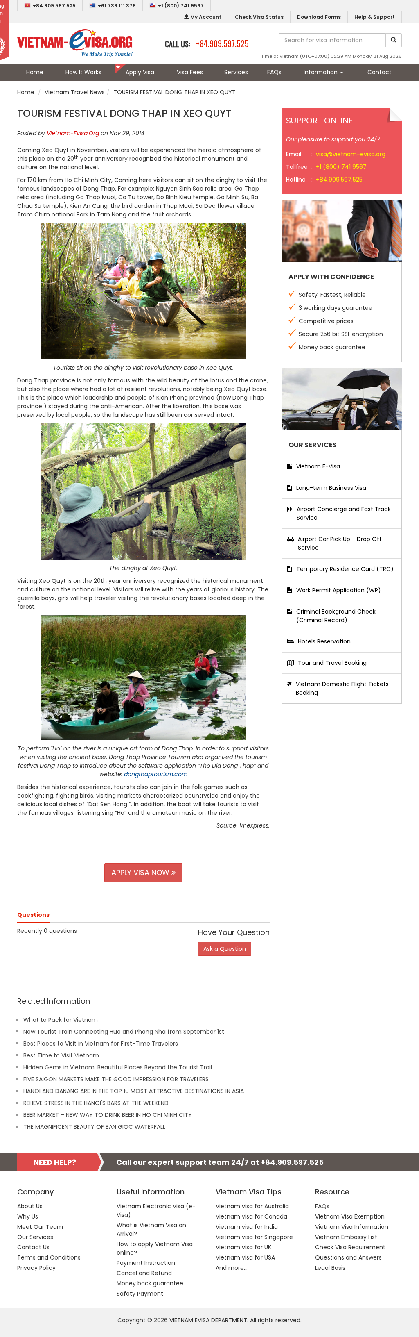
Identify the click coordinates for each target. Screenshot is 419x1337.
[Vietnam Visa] (75, 43)
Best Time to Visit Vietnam (61, 1055)
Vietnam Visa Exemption (350, 1216)
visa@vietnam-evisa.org (350, 154)
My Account (205, 17)
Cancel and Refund (144, 1273)
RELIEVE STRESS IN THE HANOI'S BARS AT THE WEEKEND (96, 1103)
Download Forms (319, 17)
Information (321, 72)
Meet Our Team (40, 1227)
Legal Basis (330, 1268)
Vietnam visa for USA (245, 1257)
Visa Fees (190, 72)
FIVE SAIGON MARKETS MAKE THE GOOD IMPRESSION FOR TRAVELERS (116, 1079)
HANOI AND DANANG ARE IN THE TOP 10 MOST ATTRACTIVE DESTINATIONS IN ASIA (133, 1091)
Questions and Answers (348, 1257)
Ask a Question (224, 949)
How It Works (83, 72)
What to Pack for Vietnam (60, 1020)
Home (34, 72)
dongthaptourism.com (155, 774)
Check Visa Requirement (350, 1247)
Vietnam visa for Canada (251, 1216)
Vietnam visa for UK (243, 1247)
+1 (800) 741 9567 (181, 5)
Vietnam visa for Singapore (254, 1237)
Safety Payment (140, 1293)
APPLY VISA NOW (141, 872)
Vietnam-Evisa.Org (73, 133)
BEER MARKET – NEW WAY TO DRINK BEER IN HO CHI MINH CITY (107, 1115)
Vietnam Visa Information (351, 1227)
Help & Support (374, 17)
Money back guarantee (150, 1283)
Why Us (27, 1216)
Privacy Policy (36, 1268)
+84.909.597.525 (54, 5)
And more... (232, 1268)
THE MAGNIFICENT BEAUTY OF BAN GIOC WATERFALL (94, 1127)
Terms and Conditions (49, 1257)
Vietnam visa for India (247, 1227)
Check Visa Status (259, 17)
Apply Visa (140, 72)
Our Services (35, 1237)
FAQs (274, 72)
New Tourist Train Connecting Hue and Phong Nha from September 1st (123, 1032)
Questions (33, 915)
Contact (379, 72)
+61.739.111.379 (117, 5)
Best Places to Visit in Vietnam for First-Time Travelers (100, 1043)
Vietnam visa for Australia (252, 1206)
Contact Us (33, 1247)
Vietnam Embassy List (346, 1237)
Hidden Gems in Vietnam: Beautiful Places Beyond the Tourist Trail (117, 1067)
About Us (30, 1206)
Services (236, 72)
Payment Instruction (146, 1263)
